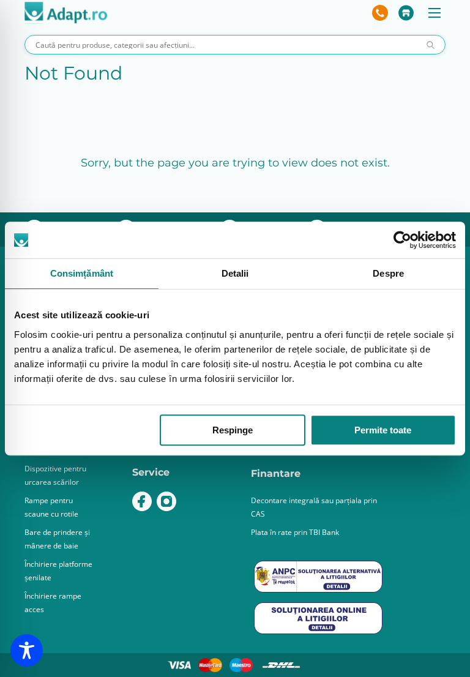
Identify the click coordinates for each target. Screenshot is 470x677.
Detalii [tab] (235, 273)
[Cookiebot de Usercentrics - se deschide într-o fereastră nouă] (402, 240)
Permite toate (382, 430)
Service (151, 472)
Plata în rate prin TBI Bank (295, 532)
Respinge (232, 430)
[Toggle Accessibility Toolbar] (26, 650)
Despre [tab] (388, 273)
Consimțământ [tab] (81, 273)
